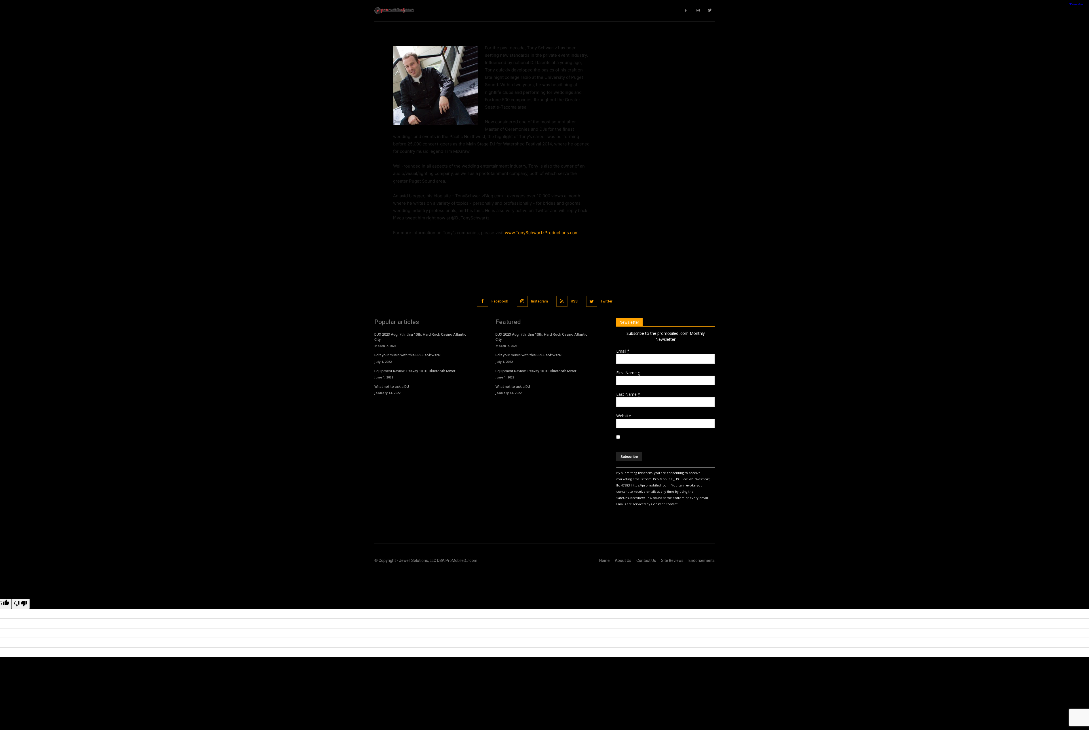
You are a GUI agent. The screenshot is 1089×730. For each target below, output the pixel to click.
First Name (628, 372)
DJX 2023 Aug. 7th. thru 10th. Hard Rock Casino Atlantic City (420, 337)
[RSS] (561, 301)
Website (623, 415)
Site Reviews (672, 561)
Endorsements (702, 561)
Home (604, 561)
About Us (623, 561)
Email (623, 351)
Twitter (606, 301)
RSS (574, 301)
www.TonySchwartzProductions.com (542, 232)
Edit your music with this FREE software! (407, 355)
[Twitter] (710, 10)
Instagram (539, 301)
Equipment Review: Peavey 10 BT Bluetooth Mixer (414, 371)
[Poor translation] (21, 604)
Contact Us (646, 561)
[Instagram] (698, 10)
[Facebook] (686, 10)
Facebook (499, 301)
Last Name (628, 394)
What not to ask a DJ (391, 386)
